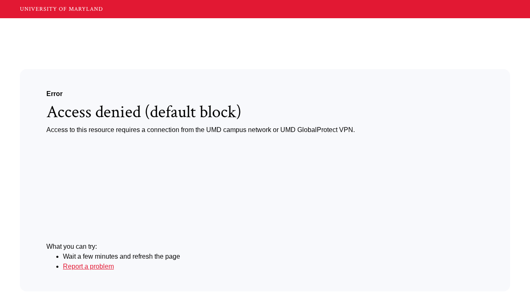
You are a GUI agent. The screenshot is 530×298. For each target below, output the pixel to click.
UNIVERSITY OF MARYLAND (61, 9)
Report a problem (88, 266)
